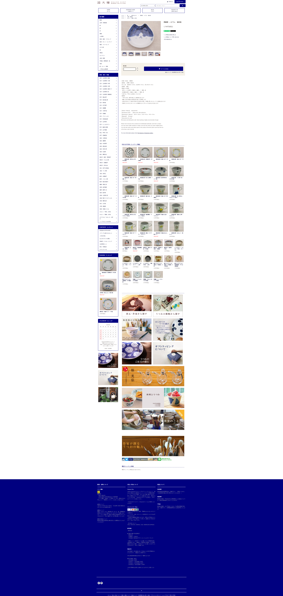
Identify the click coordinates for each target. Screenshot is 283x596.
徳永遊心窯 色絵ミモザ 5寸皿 (176, 160)
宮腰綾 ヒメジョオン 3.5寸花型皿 (137, 280)
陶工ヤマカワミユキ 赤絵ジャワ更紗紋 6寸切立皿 (168, 265)
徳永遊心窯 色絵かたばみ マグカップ (160, 215)
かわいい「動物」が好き (132, 18)
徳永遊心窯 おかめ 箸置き (126, 248)
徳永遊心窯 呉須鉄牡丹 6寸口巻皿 (145, 160)
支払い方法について (116, 595)
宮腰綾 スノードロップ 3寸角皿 (158, 280)
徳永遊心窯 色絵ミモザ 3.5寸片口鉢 (129, 197)
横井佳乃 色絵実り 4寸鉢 (168, 248)
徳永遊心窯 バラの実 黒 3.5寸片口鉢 (176, 178)
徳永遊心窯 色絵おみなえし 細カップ (161, 233)
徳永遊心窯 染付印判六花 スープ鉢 (160, 178)
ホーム (123, 15)
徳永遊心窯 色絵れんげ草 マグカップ (176, 215)
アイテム (180, 1)
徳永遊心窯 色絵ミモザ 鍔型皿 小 (129, 178)
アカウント (171, 1)
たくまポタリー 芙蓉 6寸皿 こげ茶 (147, 264)
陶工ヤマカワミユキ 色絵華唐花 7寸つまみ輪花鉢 (179, 265)
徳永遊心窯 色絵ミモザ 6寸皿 (161, 160)
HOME (108, 10)
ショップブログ (165, 595)
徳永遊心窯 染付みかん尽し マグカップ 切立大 (129, 215)
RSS (171, 595)
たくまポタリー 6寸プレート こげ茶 (137, 264)
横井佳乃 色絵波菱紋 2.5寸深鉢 (137, 248)
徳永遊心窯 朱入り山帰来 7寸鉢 (145, 178)
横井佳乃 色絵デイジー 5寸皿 (106, 311)
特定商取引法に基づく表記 (178, 72)
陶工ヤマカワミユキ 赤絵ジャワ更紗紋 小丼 (158, 265)
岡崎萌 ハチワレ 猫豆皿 (145, 15)
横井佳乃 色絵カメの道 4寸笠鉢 (147, 248)
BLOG (152, 10)
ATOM (174, 595)
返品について (168, 72)
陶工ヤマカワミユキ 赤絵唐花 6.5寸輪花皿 (126, 280)
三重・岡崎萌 (130, 16)
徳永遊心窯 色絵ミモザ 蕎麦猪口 (160, 197)
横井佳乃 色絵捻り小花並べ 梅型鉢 (158, 248)
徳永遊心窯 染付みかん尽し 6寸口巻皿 (129, 160)
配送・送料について (126, 595)
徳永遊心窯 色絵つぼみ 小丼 (145, 197)
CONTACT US (174, 10)
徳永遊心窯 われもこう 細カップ (176, 233)
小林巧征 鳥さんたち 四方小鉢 (106, 292)
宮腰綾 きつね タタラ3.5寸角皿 (147, 280)
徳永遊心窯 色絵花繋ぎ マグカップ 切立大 (145, 215)
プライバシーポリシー (156, 595)
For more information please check (137, 133)
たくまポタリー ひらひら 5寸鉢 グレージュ (179, 249)
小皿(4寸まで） (134, 15)
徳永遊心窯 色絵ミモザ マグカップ (129, 233)
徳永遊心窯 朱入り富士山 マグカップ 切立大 (176, 197)
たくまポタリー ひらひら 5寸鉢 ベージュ (126, 265)
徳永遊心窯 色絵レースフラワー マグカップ (145, 233)
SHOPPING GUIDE (130, 10)
